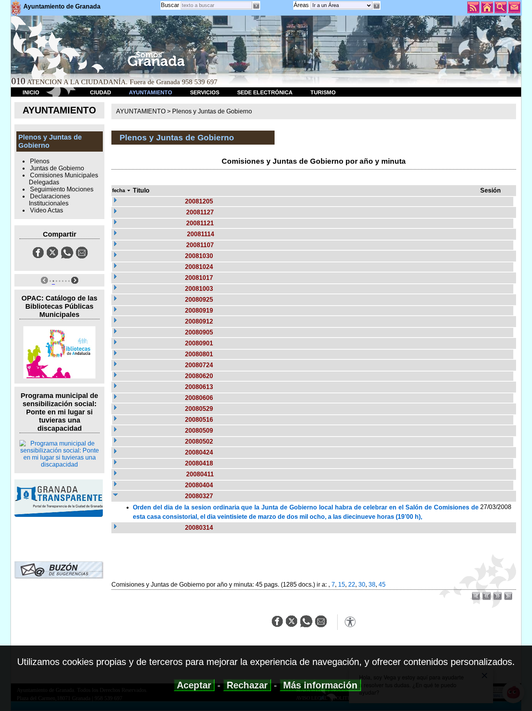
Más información (320, 685)
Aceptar (194, 685)
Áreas (302, 5)
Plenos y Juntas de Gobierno (212, 111)
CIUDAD (100, 92)
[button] (377, 5)
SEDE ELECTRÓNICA (264, 92)
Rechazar (247, 685)
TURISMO (323, 92)
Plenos (39, 161)
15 (341, 584)
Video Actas (46, 210)
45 (382, 584)
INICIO (31, 92)
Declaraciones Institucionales (49, 200)
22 (351, 584)
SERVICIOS (204, 92)
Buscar (170, 5)
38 (371, 584)
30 (361, 584)
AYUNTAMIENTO (150, 92)
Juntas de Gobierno (57, 168)
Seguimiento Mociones (61, 189)
